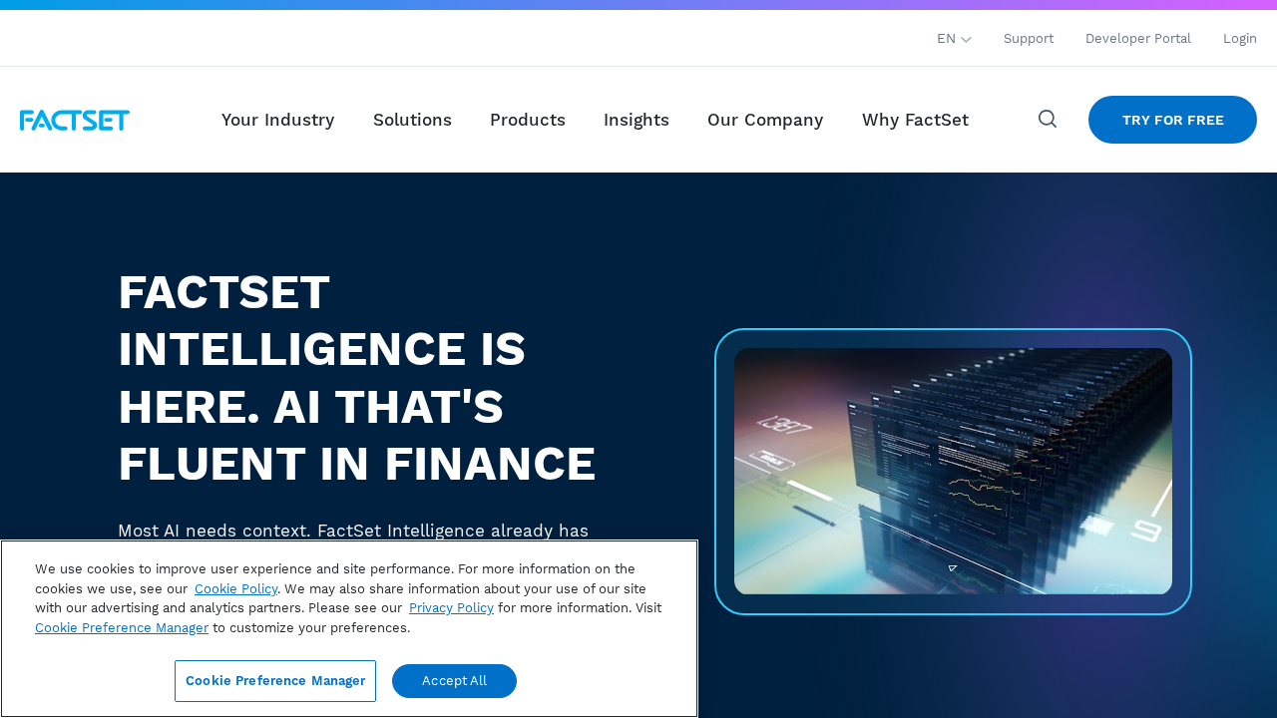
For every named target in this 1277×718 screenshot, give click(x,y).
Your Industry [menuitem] (277, 120)
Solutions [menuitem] (412, 120)
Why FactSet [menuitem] (915, 120)
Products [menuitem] (528, 120)
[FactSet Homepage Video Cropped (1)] (953, 471)
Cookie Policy (236, 588)
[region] (349, 628)
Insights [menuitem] (636, 120)
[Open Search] (1049, 120)
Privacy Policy (451, 607)
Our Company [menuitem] (765, 120)
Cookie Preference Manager (275, 680)
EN (949, 38)
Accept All (454, 680)
